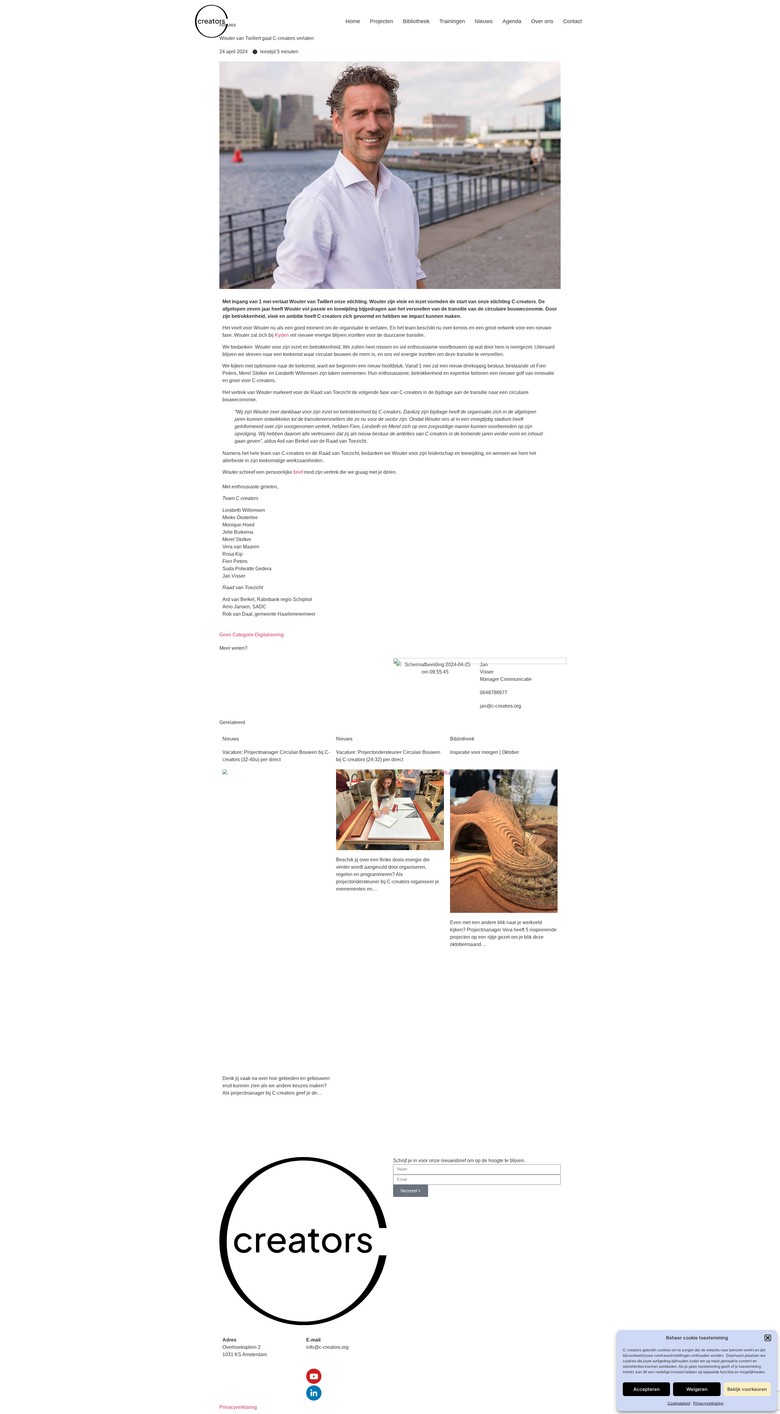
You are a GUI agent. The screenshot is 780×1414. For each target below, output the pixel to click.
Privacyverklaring (708, 1403)
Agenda (511, 21)
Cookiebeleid (679, 1403)
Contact (572, 21)
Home (353, 21)
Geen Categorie (236, 634)
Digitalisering (269, 634)
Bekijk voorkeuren (747, 1389)
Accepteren (646, 1389)
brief (298, 472)
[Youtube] (313, 1376)
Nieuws (484, 21)
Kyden (282, 335)
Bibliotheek (416, 21)
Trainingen (452, 21)
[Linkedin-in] (313, 1393)
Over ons (542, 21)
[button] (768, 1338)
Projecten (381, 21)
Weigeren (696, 1389)
